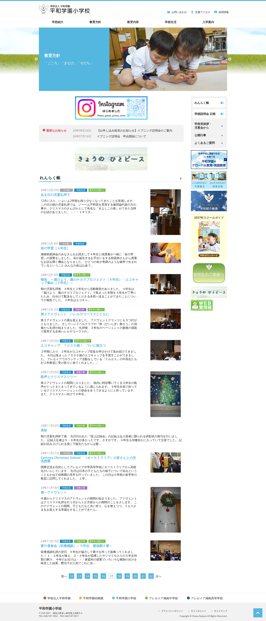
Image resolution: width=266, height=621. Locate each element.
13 (79, 576)
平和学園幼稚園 (91, 598)
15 (95, 576)
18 (119, 576)
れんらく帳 (202, 103)
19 (127, 576)
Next (230, 59)
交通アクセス (200, 12)
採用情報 (221, 12)
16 (103, 576)
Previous (36, 59)
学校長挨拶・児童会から (203, 126)
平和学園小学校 (124, 598)
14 (87, 576)
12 (71, 576)
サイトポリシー (196, 611)
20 (135, 576)
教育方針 (95, 22)
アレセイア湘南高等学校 (205, 598)
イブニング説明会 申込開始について (121, 136)
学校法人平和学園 (57, 598)
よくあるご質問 (205, 143)
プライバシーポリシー (170, 611)
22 (151, 576)
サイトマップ (218, 611)
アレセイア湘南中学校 (161, 598)
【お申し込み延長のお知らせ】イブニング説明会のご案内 (134, 130)
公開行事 (200, 135)
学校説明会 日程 (205, 114)
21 (143, 576)
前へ (64, 576)
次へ (158, 576)
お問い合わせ (177, 12)
